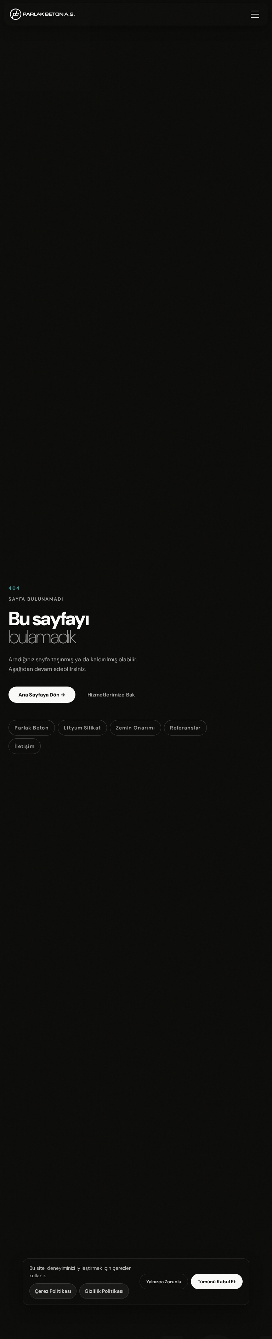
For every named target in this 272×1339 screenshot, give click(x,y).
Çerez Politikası (53, 1291)
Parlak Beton (32, 728)
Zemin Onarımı (135, 728)
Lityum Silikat (82, 728)
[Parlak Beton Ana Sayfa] (42, 14)
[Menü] (256, 14)
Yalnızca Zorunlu (163, 1282)
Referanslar (185, 728)
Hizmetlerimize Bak (111, 695)
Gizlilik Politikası (104, 1291)
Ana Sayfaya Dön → (42, 695)
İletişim (25, 746)
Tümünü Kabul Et (217, 1282)
